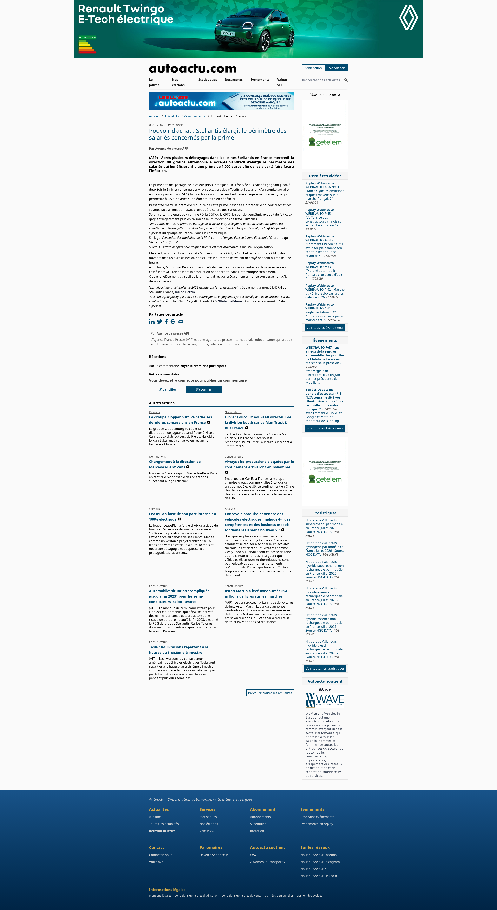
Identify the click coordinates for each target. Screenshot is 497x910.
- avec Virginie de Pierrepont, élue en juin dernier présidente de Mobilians (325, 365)
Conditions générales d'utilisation (196, 895)
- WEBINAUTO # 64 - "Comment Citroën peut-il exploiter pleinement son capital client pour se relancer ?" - (324, 246)
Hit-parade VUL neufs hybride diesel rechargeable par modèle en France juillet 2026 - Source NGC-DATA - (324, 651)
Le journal (155, 82)
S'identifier (313, 68)
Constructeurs (194, 116)
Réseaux (154, 412)
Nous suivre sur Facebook (320, 855)
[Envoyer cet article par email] (181, 321)
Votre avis (156, 862)
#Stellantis (175, 125)
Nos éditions (178, 82)
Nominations (233, 412)
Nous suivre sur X (313, 869)
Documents (234, 79)
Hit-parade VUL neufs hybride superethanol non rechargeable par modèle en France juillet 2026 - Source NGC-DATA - (324, 571)
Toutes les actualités (164, 824)
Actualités (172, 116)
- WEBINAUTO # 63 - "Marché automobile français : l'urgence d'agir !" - (323, 271)
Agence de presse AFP (173, 333)
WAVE (254, 855)
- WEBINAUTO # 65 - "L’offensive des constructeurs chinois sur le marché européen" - (324, 219)
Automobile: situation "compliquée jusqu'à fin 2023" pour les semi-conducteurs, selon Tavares (179, 596)
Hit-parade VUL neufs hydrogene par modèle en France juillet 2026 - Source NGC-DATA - (325, 549)
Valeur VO (282, 82)
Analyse (230, 509)
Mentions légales (160, 895)
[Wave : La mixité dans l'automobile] (325, 700)
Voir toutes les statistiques (325, 668)
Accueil (154, 116)
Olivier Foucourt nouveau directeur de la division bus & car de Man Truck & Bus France (258, 422)
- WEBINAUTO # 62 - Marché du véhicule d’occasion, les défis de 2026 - (325, 291)
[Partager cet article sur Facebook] (166, 321)
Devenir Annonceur (214, 855)
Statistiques (207, 79)
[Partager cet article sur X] (159, 321)
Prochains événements (317, 817)
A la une (155, 817)
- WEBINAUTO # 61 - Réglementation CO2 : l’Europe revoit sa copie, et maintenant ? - (324, 312)
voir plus (241, 344)
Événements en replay (317, 824)
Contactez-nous (160, 855)
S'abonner (337, 68)
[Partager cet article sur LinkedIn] (152, 321)
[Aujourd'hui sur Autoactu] (221, 68)
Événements (259, 79)
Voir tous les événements (325, 327)
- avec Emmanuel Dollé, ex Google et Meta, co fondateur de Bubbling (324, 405)
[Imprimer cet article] (173, 321)
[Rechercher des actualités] (346, 80)
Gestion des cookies (309, 895)
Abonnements (260, 817)
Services (154, 509)
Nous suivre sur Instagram (320, 862)
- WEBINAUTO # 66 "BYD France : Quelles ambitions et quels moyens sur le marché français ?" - (324, 193)
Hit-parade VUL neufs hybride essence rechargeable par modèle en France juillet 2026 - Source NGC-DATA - (324, 598)
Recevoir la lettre (162, 831)
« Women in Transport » (267, 862)
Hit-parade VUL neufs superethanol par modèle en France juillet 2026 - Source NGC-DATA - (324, 528)
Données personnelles (279, 895)
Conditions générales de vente (241, 895)
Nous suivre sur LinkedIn (319, 876)
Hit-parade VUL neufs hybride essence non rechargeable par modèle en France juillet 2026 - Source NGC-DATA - (324, 624)
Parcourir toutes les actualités (270, 693)
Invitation (257, 831)
